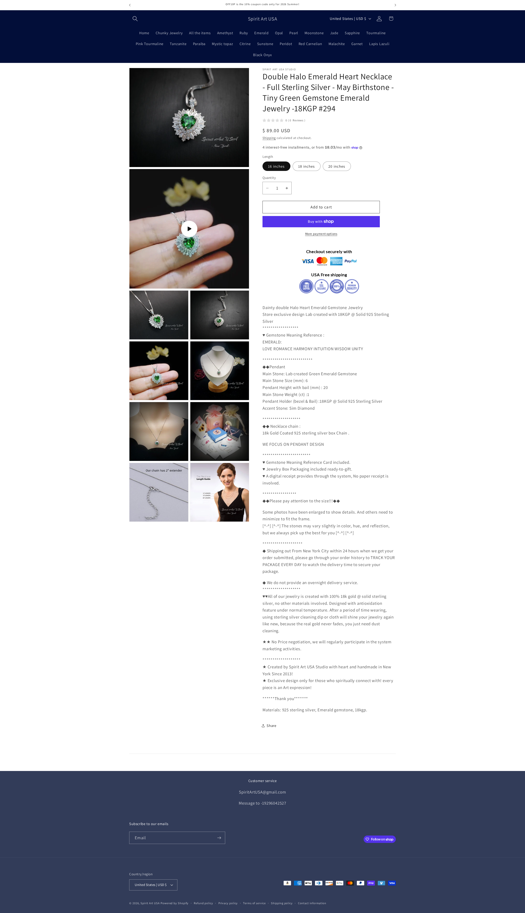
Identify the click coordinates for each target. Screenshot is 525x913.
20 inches (336, 166)
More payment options (321, 234)
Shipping (269, 138)
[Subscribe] (219, 838)
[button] (135, 18)
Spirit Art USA (150, 903)
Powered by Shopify (174, 903)
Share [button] (271, 725)
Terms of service (254, 903)
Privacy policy (228, 903)
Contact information (312, 903)
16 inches (276, 166)
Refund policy (203, 903)
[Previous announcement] (129, 5)
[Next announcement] (395, 5)
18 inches (306, 166)
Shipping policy (282, 903)
